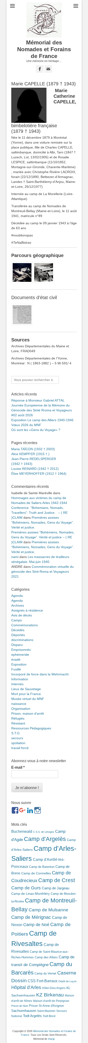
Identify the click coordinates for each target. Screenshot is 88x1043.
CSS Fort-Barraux (42, 981)
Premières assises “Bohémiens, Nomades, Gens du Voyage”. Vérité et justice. (42, 522)
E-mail (18, 767)
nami (15, 557)
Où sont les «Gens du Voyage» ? (35, 430)
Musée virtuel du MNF (27, 699)
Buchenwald (21, 831)
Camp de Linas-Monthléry (30, 893)
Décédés (17, 630)
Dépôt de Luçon (67, 981)
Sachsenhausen (23, 1011)
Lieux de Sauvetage (26, 689)
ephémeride (20, 654)
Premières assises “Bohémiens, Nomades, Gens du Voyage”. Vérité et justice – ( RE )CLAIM (42, 537)
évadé (15, 659)
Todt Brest (49, 1016)
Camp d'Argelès (45, 839)
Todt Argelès (32, 1016)
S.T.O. (15, 733)
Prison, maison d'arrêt (27, 713)
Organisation (20, 708)
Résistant (18, 723)
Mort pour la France (26, 694)
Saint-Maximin (46, 1011)
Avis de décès (21, 615)
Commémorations (24, 625)
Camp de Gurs (26, 887)
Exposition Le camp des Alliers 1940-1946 (42, 420)
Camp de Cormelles (36, 873)
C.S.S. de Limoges (43, 831)
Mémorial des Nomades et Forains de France (44, 49)
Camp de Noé (36, 924)
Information (19, 679)
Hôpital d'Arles (26, 987)
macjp (51, 1038)
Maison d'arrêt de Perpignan (51, 1001)
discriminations (22, 640)
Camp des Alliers (46, 957)
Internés (17, 684)
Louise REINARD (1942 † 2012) (35, 469)
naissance (18, 704)
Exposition (19, 664)
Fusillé (16, 669)
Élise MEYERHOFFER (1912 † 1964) (38, 473)
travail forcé (20, 748)
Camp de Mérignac (31, 917)
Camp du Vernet (45, 973)
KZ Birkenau (50, 994)
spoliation (18, 743)
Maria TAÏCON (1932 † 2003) (33, 449)
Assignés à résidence (27, 610)
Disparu (17, 645)
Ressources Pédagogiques (31, 728)
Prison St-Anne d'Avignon (46, 1005)
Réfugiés (17, 718)
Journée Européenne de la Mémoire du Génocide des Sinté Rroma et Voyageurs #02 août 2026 (41, 410)
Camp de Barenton (41, 867)
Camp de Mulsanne (48, 909)
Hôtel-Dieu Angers (53, 988)
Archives (17, 605)
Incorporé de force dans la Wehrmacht (40, 674)
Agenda (17, 596)
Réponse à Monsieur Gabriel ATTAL (38, 400)
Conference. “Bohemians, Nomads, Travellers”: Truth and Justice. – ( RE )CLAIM (39, 512)
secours (17, 738)
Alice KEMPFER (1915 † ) (30, 454)
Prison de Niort (19, 1005)
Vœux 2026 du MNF (26, 425)
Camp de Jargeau (55, 888)
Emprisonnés (21, 650)
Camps (16, 620)
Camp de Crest (56, 880)
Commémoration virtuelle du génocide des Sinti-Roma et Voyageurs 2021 (42, 571)
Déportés (18, 635)
